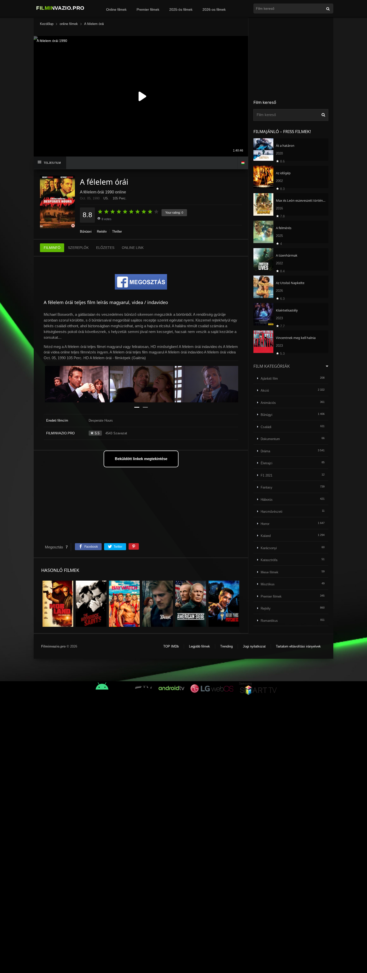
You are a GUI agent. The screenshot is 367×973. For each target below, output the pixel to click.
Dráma (265, 451)
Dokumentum (270, 439)
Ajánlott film (269, 378)
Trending (226, 646)
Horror (265, 524)
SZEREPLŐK (78, 248)
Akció (265, 390)
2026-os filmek (214, 9)
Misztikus (268, 584)
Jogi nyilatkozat (254, 646)
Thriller (117, 231)
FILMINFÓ (52, 248)
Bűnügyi (86, 231)
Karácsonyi (269, 548)
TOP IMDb (171, 646)
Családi (266, 427)
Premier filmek (148, 9)
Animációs (268, 403)
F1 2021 (266, 475)
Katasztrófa (269, 560)
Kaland (266, 536)
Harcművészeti (271, 511)
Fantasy (266, 487)
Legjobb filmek (199, 646)
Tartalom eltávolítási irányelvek (298, 646)
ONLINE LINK (133, 248)
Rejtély (102, 231)
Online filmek (116, 9)
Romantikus (269, 621)
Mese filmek (269, 572)
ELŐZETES (105, 248)
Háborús (267, 499)
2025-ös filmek (180, 9)
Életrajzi (266, 463)
